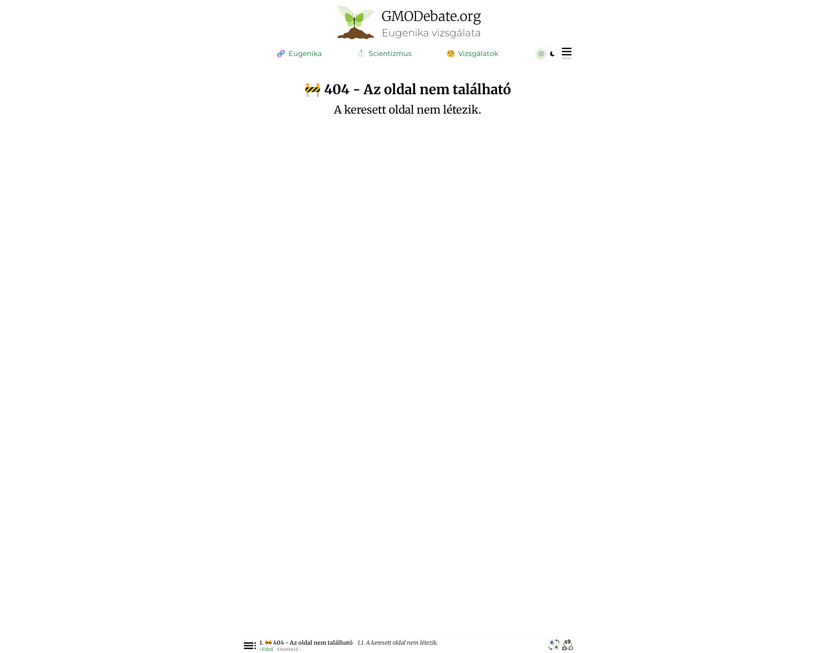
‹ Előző (266, 649)
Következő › (289, 649)
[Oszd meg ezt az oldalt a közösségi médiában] (567, 645)
